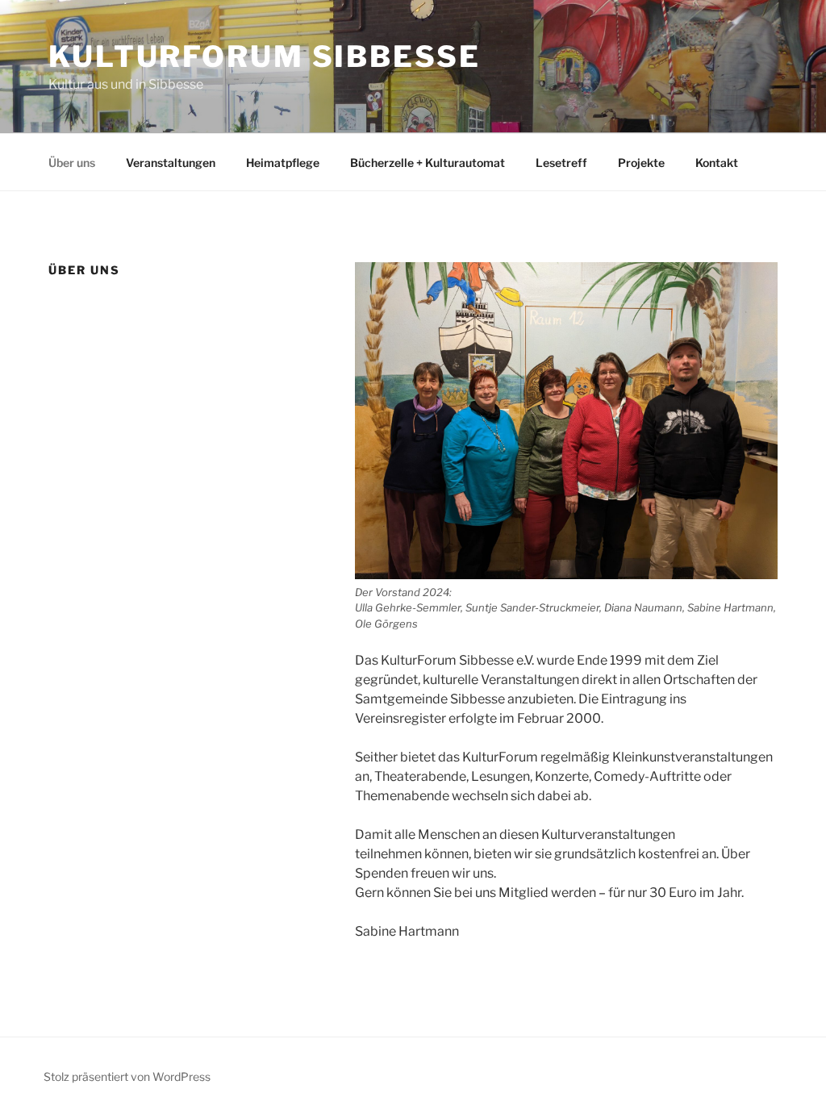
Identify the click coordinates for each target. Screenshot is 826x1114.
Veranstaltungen (170, 162)
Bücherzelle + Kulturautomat (427, 162)
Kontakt (716, 162)
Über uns (71, 162)
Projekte (641, 162)
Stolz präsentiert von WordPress (127, 1076)
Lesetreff (561, 162)
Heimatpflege (282, 162)
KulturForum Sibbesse (264, 56)
